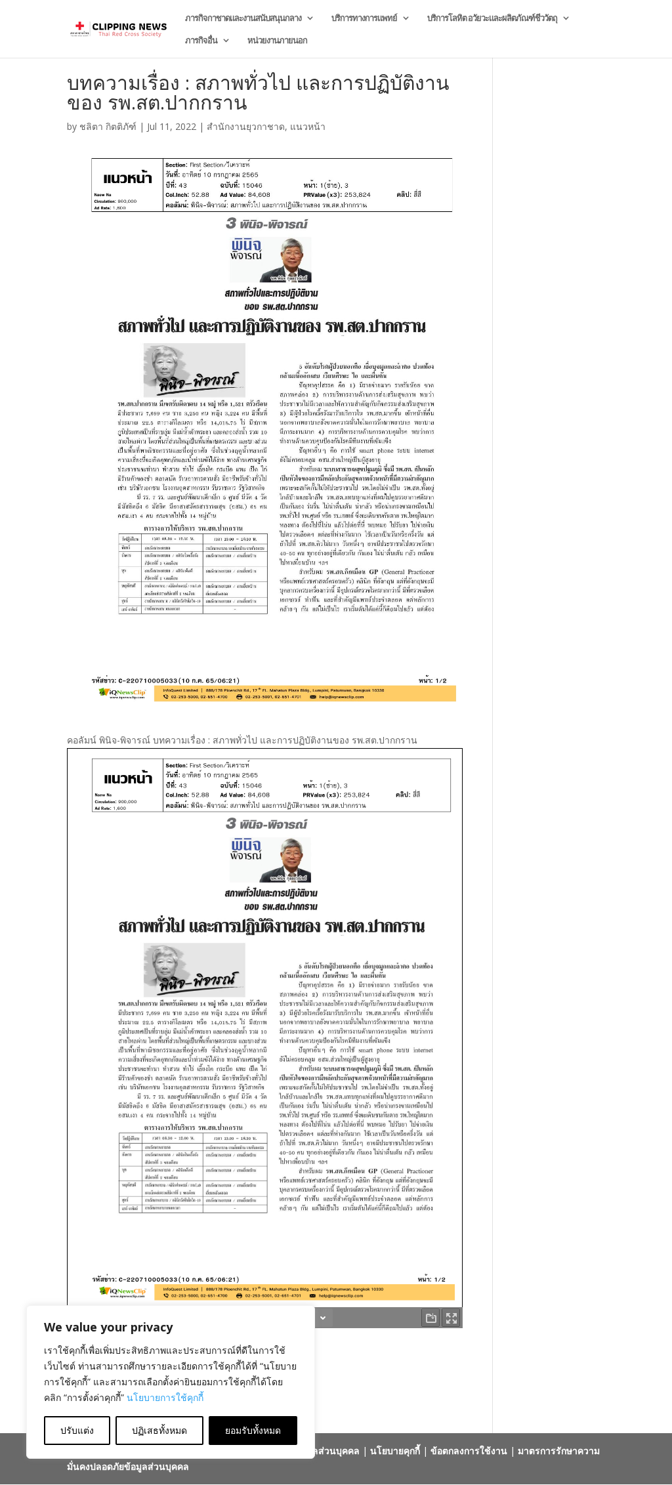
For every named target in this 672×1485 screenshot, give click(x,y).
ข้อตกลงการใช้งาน (468, 1450)
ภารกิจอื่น (201, 40)
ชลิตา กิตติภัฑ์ (107, 126)
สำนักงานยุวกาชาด (246, 126)
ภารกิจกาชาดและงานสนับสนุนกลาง (243, 18)
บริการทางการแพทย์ (364, 18)
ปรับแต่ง (77, 1430)
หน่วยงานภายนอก (277, 40)
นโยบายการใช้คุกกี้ (165, 1397)
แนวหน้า (308, 126)
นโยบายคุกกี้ (395, 1450)
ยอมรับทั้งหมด (253, 1430)
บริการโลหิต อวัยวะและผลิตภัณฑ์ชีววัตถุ (492, 18)
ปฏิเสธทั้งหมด (159, 1430)
